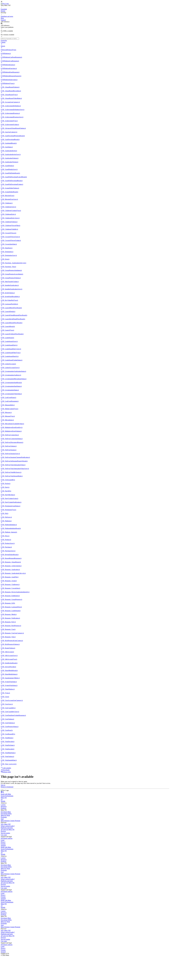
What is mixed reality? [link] (8, 826)
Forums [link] (3, 844)
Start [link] (2, 819)
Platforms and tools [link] (7, 828)
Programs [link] (4, 817)
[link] (5, 3)
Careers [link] (3, 805)
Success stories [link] (5, 833)
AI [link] (1, 799)
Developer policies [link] (6, 838)
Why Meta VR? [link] (6, 824)
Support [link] (3, 845)
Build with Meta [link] (6, 794)
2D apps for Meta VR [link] (7, 829)
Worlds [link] (3, 801)
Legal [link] (2, 840)
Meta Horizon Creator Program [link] (10, 820)
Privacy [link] (3, 842)
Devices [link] (3, 831)
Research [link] (3, 806)
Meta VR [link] (4, 797)
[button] (85, 2)
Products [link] (3, 808)
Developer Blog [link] (6, 812)
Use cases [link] (4, 835)
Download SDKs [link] (6, 813)
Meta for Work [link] (5, 815)
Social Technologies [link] (7, 796)
